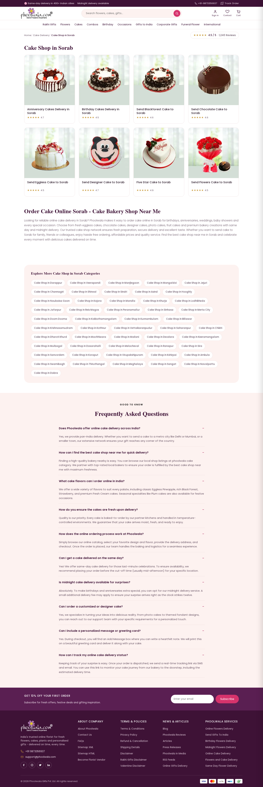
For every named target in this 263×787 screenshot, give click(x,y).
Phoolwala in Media (174, 753)
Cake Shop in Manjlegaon (123, 283)
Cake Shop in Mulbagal (48, 346)
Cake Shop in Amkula (197, 355)
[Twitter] (40, 765)
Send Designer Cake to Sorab (103, 182)
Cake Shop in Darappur (48, 283)
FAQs (81, 741)
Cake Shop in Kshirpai (163, 355)
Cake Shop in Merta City (195, 310)
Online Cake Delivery (218, 753)
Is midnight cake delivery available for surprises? (94, 582)
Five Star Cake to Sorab (154, 182)
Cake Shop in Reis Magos (84, 310)
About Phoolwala (88, 728)
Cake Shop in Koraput (85, 355)
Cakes (78, 24)
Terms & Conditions (132, 728)
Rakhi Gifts (49, 24)
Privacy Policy (128, 735)
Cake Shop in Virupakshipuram (124, 355)
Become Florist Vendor (91, 759)
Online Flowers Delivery (219, 728)
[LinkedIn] (48, 765)
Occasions (125, 24)
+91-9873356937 (207, 3)
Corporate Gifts (167, 24)
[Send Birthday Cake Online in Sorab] (104, 80)
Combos (92, 24)
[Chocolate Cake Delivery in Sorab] (213, 80)
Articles (167, 741)
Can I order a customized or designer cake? (91, 606)
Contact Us (85, 735)
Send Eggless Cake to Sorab (47, 182)
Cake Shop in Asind (146, 291)
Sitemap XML (85, 747)
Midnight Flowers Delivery (220, 747)
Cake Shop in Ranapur (160, 346)
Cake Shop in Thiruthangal (89, 364)
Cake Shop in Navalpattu (199, 364)
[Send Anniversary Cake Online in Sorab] (49, 80)
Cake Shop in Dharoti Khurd (50, 337)
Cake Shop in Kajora (89, 301)
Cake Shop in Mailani (126, 337)
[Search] (177, 13)
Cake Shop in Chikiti (210, 328)
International (212, 24)
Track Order (232, 3)
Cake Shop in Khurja (155, 301)
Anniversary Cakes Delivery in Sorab (48, 111)
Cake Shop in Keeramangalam (200, 337)
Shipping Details (130, 747)
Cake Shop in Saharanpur (175, 328)
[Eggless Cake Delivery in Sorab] (49, 153)
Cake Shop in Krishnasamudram (53, 328)
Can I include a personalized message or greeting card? (100, 631)
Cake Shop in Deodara (160, 337)
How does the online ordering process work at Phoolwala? (101, 534)
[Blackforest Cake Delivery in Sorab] (159, 80)
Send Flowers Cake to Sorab (211, 182)
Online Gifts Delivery (175, 766)
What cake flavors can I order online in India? (92, 481)
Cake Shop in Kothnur (93, 328)
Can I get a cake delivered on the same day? (91, 558)
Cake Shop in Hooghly (178, 291)
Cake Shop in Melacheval (124, 346)
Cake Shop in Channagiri (49, 291)
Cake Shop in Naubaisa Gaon (52, 301)
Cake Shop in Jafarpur (47, 310)
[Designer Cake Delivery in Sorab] (104, 153)
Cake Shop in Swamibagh (49, 364)
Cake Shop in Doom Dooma (50, 319)
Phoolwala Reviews (174, 735)
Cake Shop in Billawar (179, 319)
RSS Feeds (169, 759)
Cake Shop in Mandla (122, 301)
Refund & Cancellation (134, 741)
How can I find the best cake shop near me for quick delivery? (103, 452)
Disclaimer (126, 753)
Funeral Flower (190, 24)
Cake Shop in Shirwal (84, 291)
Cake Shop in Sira (191, 346)
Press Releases (172, 747)
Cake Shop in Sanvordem (49, 355)
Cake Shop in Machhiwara (90, 337)
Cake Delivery (41, 35)
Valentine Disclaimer (132, 766)
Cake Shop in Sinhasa (160, 310)
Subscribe (227, 699)
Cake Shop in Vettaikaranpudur (133, 328)
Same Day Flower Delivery (221, 766)
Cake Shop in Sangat (163, 364)
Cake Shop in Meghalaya (128, 364)
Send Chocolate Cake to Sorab (209, 111)
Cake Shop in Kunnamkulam (141, 319)
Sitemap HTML (86, 753)
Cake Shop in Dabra (46, 373)
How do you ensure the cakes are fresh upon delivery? (98, 510)
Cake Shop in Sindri (115, 291)
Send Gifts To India (216, 735)
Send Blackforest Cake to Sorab (155, 111)
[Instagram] (32, 765)
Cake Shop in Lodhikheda (190, 301)
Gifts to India (144, 24)
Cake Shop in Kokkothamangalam (95, 319)
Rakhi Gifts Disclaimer (133, 759)
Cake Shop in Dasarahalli (85, 346)
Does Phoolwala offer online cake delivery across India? (99, 428)
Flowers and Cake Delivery (221, 759)
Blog (165, 728)
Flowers (65, 24)
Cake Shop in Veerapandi (85, 283)
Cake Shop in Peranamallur (123, 310)
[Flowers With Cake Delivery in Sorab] (213, 153)
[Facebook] (24, 765)
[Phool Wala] (37, 13)
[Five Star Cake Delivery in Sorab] (159, 153)
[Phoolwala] (46, 726)
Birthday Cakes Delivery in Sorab (100, 111)
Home (27, 35)
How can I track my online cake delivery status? (93, 655)
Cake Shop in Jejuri (195, 283)
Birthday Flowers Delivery (220, 741)
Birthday (108, 24)
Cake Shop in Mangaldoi (162, 283)
